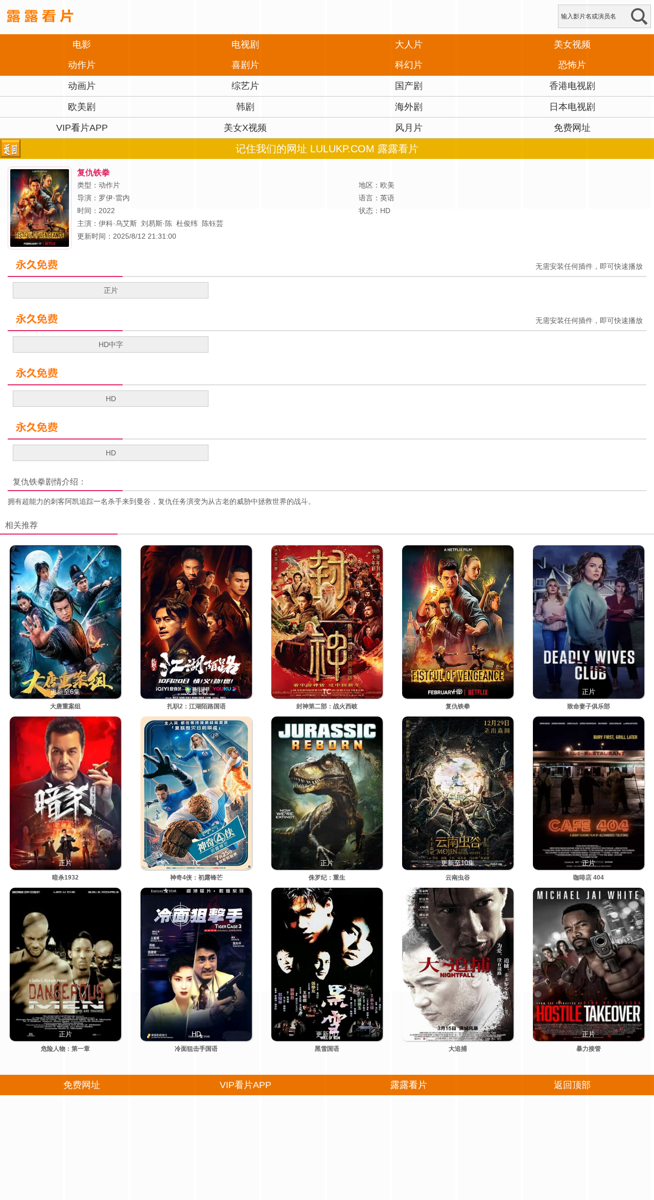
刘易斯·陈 (156, 223)
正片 (111, 290)
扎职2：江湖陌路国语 (196, 706)
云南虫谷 (458, 877)
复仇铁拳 (29, 481)
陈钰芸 (212, 223)
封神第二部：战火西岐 (327, 706)
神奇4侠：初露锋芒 (196, 877)
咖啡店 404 (588, 877)
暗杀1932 (65, 877)
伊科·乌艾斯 (118, 223)
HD (111, 399)
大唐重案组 (65, 706)
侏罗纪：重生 (327, 877)
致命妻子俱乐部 (588, 706)
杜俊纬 (187, 223)
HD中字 (111, 344)
